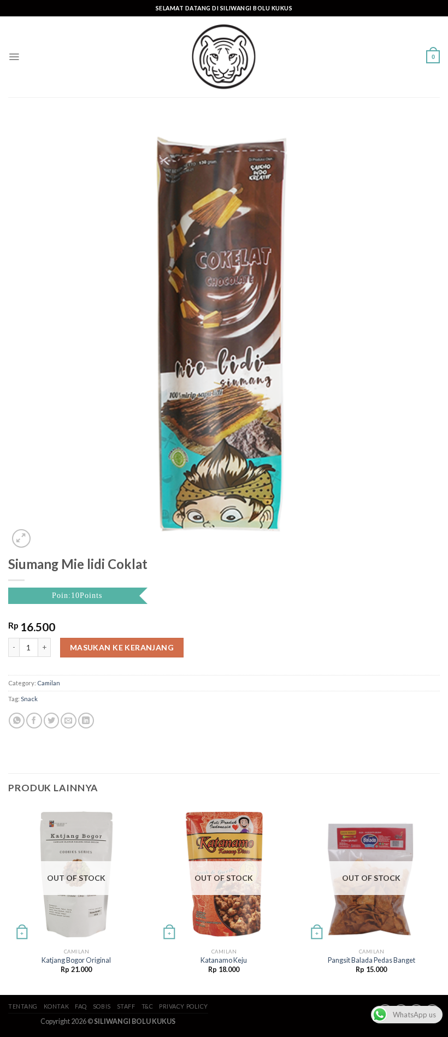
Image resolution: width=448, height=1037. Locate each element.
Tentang (23, 1006)
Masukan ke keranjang (122, 647)
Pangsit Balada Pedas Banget (371, 960)
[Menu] (14, 56)
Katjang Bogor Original (76, 960)
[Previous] (9, 899)
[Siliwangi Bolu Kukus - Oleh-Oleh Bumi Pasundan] (224, 57)
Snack (29, 698)
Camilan (48, 682)
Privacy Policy (183, 1006)
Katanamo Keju (224, 960)
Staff (126, 1006)
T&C (148, 1006)
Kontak (56, 1006)
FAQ (81, 1006)
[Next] (439, 899)
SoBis (102, 1006)
